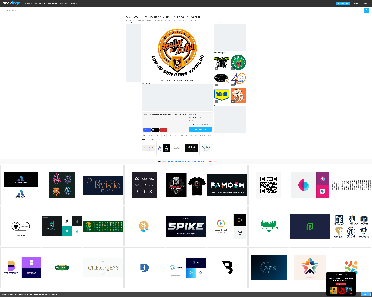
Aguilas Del (193, 135)
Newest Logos (63, 3)
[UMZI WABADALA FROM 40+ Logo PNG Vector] (238, 62)
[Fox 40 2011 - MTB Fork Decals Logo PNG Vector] (222, 62)
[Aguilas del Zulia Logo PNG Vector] (238, 95)
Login (356, 3)
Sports (150, 135)
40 (175, 135)
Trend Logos (73, 3)
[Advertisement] (133, 53)
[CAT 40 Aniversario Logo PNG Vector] (238, 79)
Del (164, 135)
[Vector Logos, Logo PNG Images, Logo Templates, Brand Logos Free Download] (12, 3)
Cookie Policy (55, 294)
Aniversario (183, 135)
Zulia (169, 135)
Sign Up (364, 3)
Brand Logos (28, 3)
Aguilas (157, 135)
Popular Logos (52, 3)
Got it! (366, 294)
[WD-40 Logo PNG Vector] (222, 95)
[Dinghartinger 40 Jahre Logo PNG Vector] (222, 79)
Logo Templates (40, 3)
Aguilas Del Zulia (205, 135)
